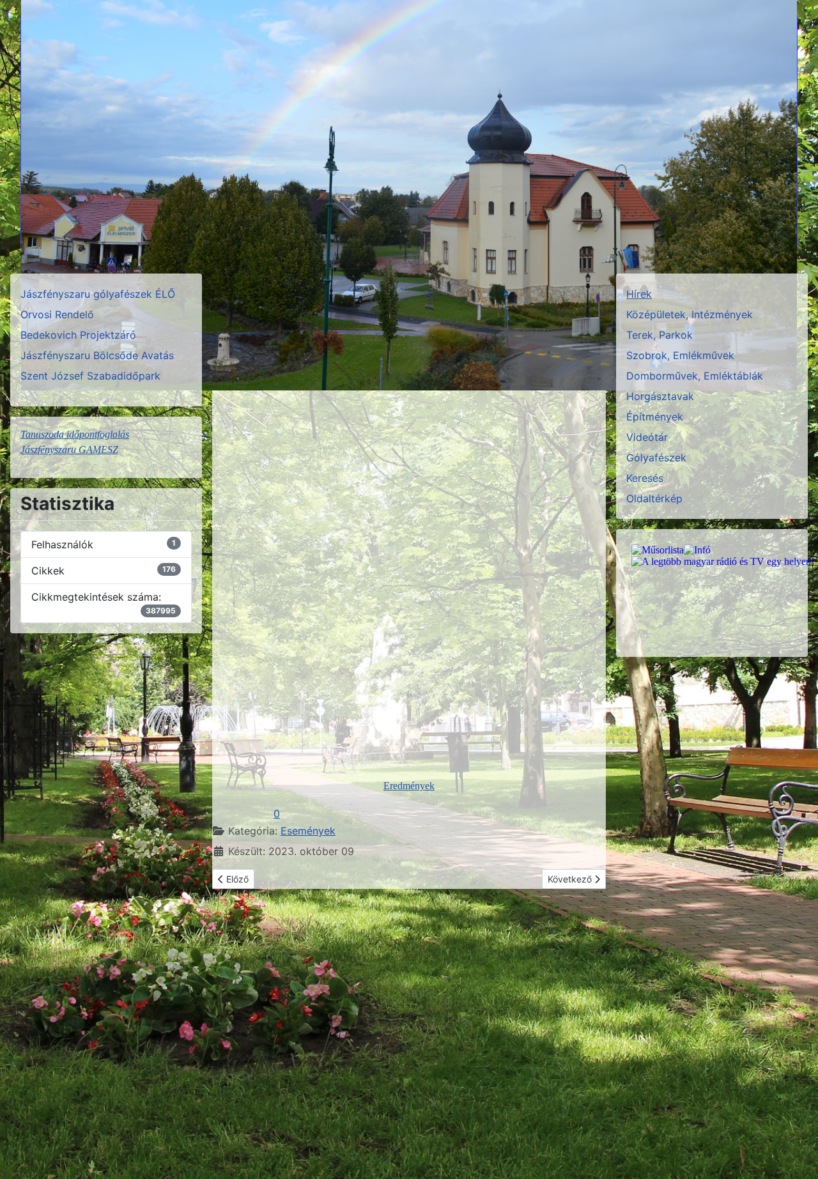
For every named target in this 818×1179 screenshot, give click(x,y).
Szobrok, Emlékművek (680, 355)
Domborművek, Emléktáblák (694, 375)
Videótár (647, 437)
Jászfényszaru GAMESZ (69, 449)
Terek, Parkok (659, 334)
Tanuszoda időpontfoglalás (74, 434)
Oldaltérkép (654, 498)
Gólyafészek (656, 457)
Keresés (644, 478)
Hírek (639, 294)
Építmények (654, 416)
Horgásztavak (660, 396)
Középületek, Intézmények (689, 314)
